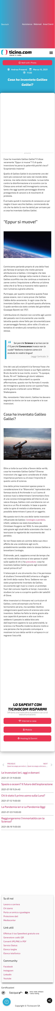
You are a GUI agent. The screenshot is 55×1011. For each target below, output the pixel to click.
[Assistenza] (7, 1002)
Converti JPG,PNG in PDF (14, 941)
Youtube (7, 978)
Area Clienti (48, 24)
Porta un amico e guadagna (16, 912)
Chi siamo (8, 908)
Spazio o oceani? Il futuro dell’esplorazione (27, 784)
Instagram (8, 970)
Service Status (10, 945)
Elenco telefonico (11, 953)
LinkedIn (7, 974)
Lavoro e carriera (11, 904)
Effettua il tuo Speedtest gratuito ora (21, 933)
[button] (51, 52)
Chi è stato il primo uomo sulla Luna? (23, 795)
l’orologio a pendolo (35, 519)
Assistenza (27, 24)
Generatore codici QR (13, 937)
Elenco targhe (10, 949)
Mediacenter (9, 920)
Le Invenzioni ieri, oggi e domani (20, 772)
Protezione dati (10, 916)
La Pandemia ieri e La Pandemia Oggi (23, 806)
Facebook (8, 966)
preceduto (31, 561)
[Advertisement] (27, 122)
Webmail (38, 24)
